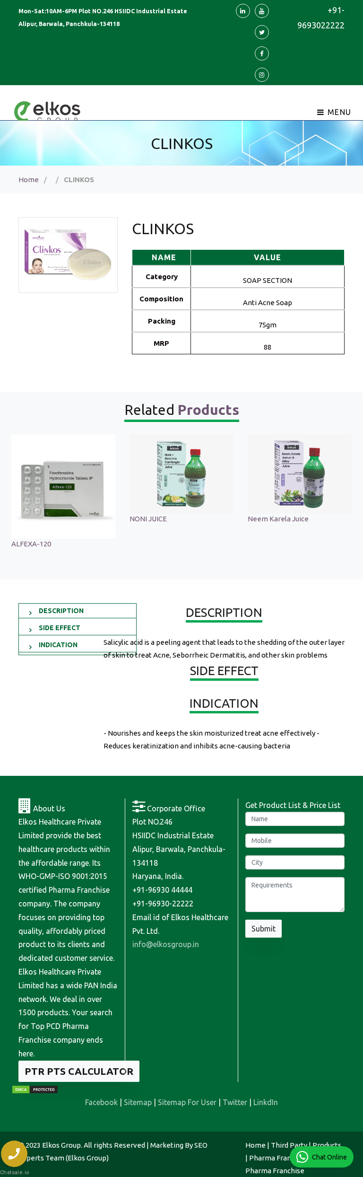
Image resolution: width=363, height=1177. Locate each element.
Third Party (289, 1145)
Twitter (235, 1102)
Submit (263, 928)
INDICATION (58, 645)
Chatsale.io (14, 1172)
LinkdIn (265, 1102)
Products (326, 1145)
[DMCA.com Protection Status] (35, 1089)
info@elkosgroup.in (165, 944)
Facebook (101, 1102)
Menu (338, 112)
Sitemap (138, 1102)
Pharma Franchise (278, 1158)
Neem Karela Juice (160, 519)
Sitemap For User (187, 1102)
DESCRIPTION (61, 611)
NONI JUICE (30, 519)
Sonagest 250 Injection (284, 519)
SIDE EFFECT (59, 628)
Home (28, 180)
